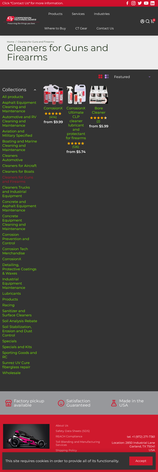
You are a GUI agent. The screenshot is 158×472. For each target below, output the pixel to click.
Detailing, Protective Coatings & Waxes (19, 269)
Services (78, 14)
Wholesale (11, 373)
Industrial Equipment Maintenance (13, 283)
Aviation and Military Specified (17, 133)
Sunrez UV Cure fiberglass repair (16, 365)
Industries (102, 14)
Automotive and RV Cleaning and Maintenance (19, 121)
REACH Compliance (69, 436)
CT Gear (81, 28)
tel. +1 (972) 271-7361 (141, 437)
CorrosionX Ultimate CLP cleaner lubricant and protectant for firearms (76, 123)
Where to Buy (55, 28)
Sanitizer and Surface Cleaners (17, 313)
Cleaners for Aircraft (19, 166)
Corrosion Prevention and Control (15, 239)
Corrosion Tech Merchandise (15, 251)
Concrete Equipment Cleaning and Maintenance (14, 222)
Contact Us (105, 28)
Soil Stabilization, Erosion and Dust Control (17, 331)
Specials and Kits (17, 347)
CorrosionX (11, 259)
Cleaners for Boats (18, 171)
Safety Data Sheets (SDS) (73, 431)
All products (12, 97)
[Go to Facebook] (127, 3)
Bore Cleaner (98, 110)
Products (55, 14)
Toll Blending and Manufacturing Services (78, 443)
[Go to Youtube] (146, 3)
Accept (140, 461)
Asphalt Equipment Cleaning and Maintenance (19, 106)
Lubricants (11, 293)
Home (10, 41)
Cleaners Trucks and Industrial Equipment (16, 191)
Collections (14, 89)
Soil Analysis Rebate (19, 321)
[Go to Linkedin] (152, 3)
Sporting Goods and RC (19, 355)
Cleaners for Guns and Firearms (17, 179)
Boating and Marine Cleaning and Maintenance (19, 145)
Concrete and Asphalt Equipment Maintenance (19, 206)
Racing (8, 305)
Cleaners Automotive (12, 158)
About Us (62, 425)
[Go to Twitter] (139, 3)
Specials (9, 341)
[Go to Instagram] (133, 3)
